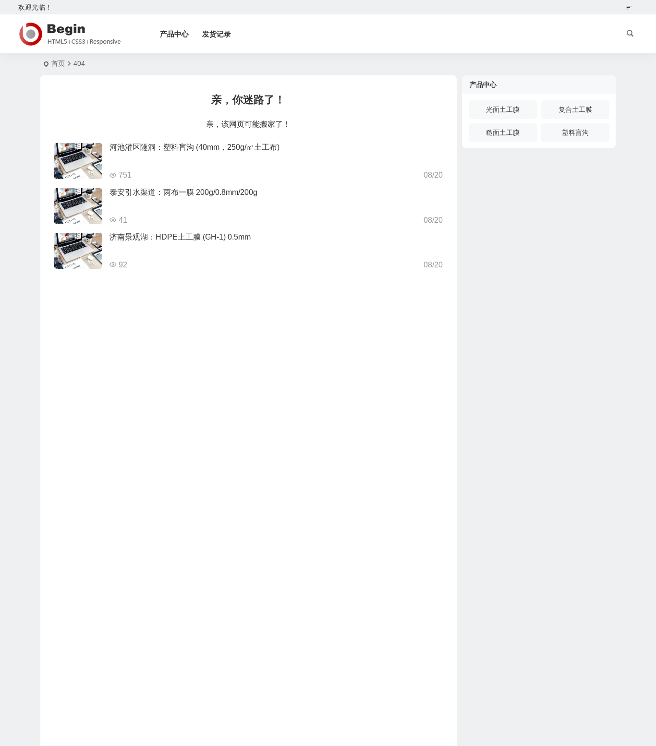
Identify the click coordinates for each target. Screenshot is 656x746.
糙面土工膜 (503, 132)
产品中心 (174, 34)
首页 (58, 63)
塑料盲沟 (575, 132)
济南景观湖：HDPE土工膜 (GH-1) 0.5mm (180, 237)
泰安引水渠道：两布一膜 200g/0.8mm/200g (183, 192)
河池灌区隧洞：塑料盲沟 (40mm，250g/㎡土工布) (194, 147)
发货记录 (216, 34)
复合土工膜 (575, 109)
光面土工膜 (503, 109)
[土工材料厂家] (68, 34)
